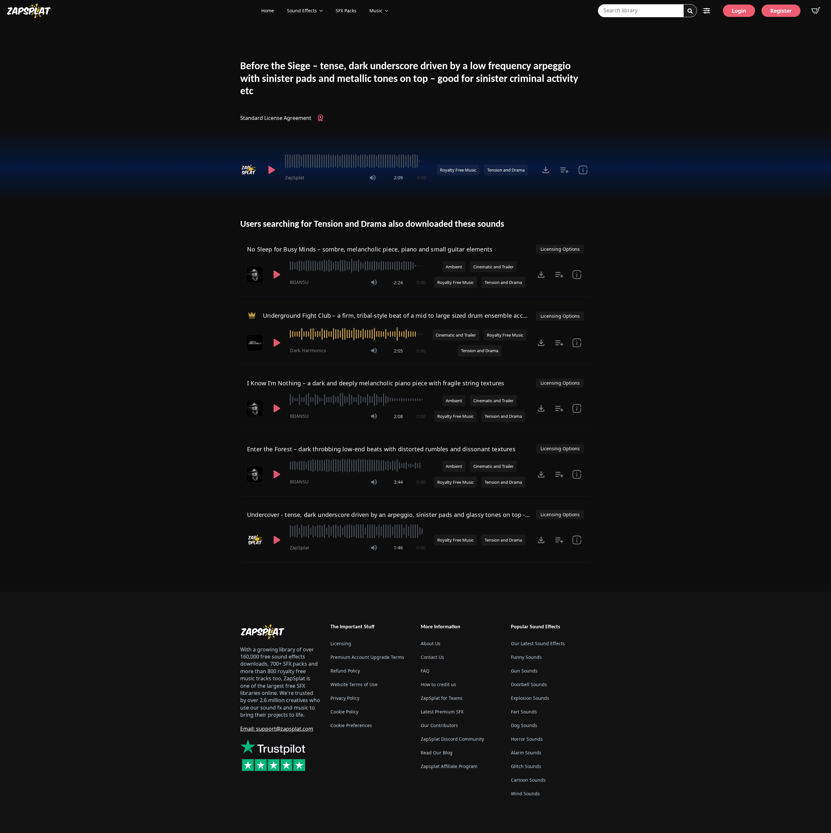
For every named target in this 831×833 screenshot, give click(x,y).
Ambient (454, 267)
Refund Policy (345, 671)
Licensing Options (560, 249)
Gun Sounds (524, 671)
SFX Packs (346, 10)
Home (267, 10)
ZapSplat (294, 177)
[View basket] (816, 10)
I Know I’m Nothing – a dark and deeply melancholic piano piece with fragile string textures (375, 383)
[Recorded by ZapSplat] (249, 170)
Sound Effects (302, 10)
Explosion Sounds (530, 698)
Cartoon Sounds (528, 780)
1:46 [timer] (398, 548)
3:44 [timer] (398, 482)
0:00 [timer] (421, 177)
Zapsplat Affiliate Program (449, 766)
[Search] (690, 11)
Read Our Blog (437, 753)
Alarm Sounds (526, 753)
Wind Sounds (525, 793)
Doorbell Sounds (529, 684)
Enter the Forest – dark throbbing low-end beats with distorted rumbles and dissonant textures (381, 449)
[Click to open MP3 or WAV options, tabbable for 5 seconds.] (545, 170)
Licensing (340, 643)
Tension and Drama (506, 170)
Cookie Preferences (351, 725)
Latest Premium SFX (442, 712)
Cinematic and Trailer (493, 267)
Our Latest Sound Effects (538, 643)
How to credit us (438, 684)
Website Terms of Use (354, 684)
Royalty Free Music (458, 170)
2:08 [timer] (398, 416)
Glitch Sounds (526, 766)
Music (375, 10)
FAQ (425, 671)
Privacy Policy (344, 698)
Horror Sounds (527, 739)
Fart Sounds (524, 712)
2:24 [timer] (398, 282)
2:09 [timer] (398, 177)
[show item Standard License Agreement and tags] (582, 170)
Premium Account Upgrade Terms (367, 657)
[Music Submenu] (388, 10)
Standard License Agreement (275, 118)
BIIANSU (299, 282)
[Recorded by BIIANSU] (255, 274)
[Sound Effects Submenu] (323, 10)
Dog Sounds (524, 725)
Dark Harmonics (308, 350)
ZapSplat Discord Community (452, 739)
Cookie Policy (344, 712)
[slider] (355, 161)
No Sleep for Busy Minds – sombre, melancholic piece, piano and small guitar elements (369, 249)
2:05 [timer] (398, 351)
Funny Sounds (526, 657)
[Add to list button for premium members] (564, 170)
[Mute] (372, 177)
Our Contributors (439, 725)
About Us (430, 643)
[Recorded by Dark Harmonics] (255, 343)
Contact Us (432, 657)
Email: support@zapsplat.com (276, 728)
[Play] (271, 170)
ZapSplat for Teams (442, 698)
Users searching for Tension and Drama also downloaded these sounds (372, 224)
